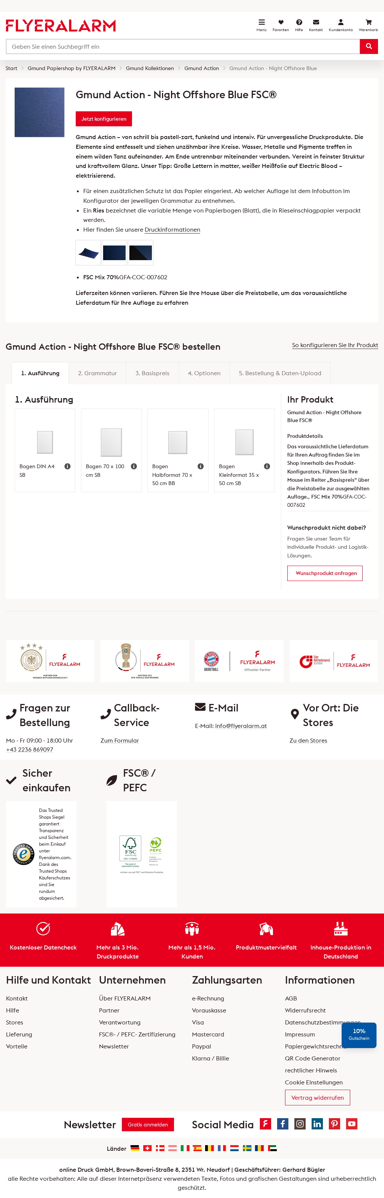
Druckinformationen (172, 229)
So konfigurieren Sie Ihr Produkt (335, 345)
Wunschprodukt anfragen (326, 573)
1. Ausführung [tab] (40, 373)
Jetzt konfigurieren (103, 118)
